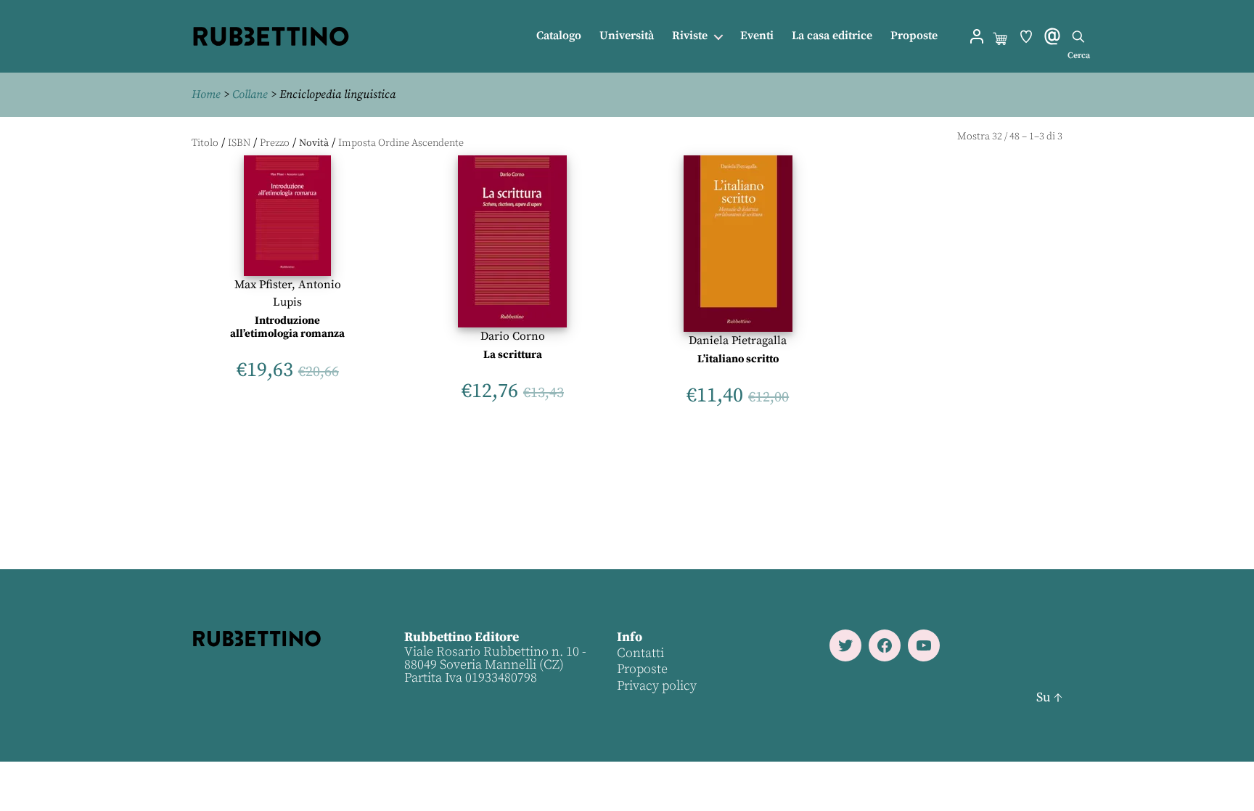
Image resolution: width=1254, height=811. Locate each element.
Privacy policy (657, 685)
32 (997, 136)
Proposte (914, 36)
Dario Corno (512, 336)
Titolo (205, 143)
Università (626, 36)
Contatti (640, 653)
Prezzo (275, 143)
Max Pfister (263, 284)
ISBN (239, 143)
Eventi (757, 36)
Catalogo (558, 36)
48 (1014, 136)
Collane (250, 94)
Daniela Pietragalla (738, 340)
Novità (314, 143)
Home (206, 94)
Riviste (690, 36)
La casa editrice (832, 36)
